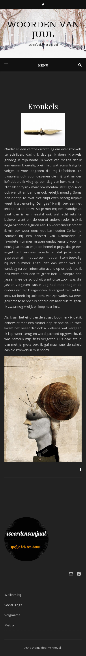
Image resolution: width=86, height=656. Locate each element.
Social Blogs (13, 605)
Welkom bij (12, 594)
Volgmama (12, 615)
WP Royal (54, 648)
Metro (9, 625)
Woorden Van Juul (43, 30)
